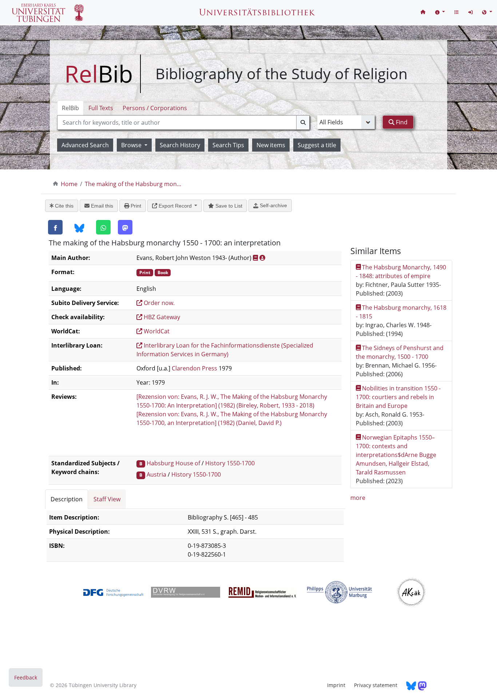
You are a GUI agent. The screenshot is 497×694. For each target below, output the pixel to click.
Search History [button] (180, 145)
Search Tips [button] (228, 145)
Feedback (25, 677)
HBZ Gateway (161, 317)
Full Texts (100, 108)
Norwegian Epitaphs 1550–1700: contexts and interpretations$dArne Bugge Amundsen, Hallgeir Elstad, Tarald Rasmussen (396, 454)
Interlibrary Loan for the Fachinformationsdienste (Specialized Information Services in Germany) (224, 349)
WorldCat (156, 331)
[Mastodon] (125, 227)
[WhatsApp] (103, 227)
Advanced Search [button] (85, 145)
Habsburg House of (173, 463)
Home (69, 184)
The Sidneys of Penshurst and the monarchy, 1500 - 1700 (400, 352)
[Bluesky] (79, 227)
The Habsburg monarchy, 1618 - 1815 (401, 312)
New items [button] (271, 145)
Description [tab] (67, 499)
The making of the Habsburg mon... (133, 184)
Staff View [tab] (107, 499)
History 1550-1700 (230, 463)
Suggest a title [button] (317, 145)
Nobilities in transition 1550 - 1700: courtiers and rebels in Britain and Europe (398, 397)
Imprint (336, 685)
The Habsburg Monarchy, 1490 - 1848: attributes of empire (401, 271)
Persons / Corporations (155, 108)
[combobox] (183, 122)
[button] (440, 12)
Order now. (158, 303)
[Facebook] (55, 227)
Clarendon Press (194, 368)
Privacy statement (375, 685)
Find (400, 122)
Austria (156, 474)
